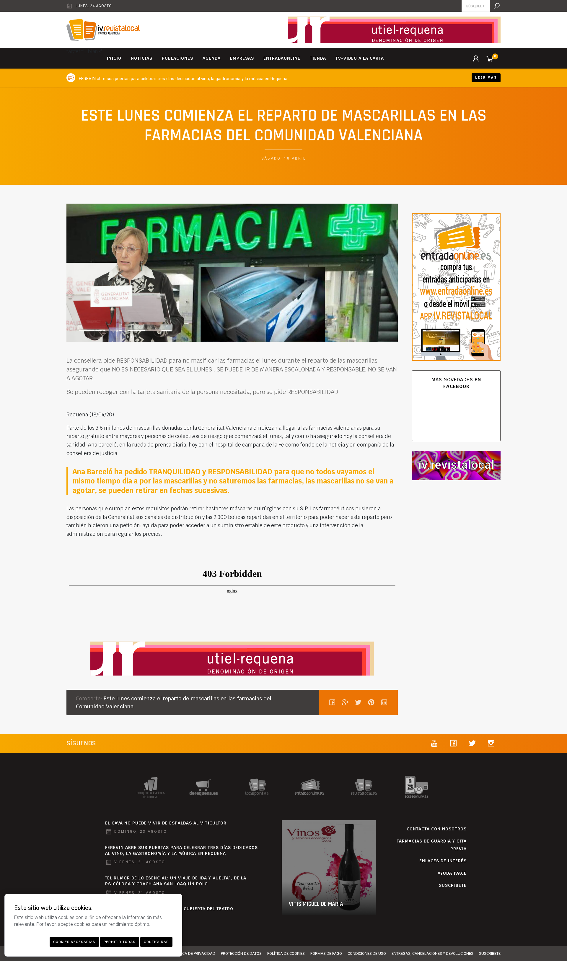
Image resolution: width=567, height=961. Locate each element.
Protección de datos (241, 953)
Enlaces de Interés (443, 860)
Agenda (212, 58)
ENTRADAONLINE (281, 58)
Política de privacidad (193, 953)
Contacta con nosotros (437, 829)
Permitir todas (120, 942)
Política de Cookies (286, 953)
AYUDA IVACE (452, 873)
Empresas (242, 58)
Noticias (141, 58)
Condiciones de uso (367, 953)
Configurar (156, 942)
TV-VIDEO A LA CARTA (359, 58)
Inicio (114, 58)
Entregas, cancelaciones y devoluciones (432, 953)
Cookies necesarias (74, 942)
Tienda (318, 58)
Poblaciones (177, 58)
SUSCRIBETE (453, 885)
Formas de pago (326, 953)
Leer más (486, 77)
